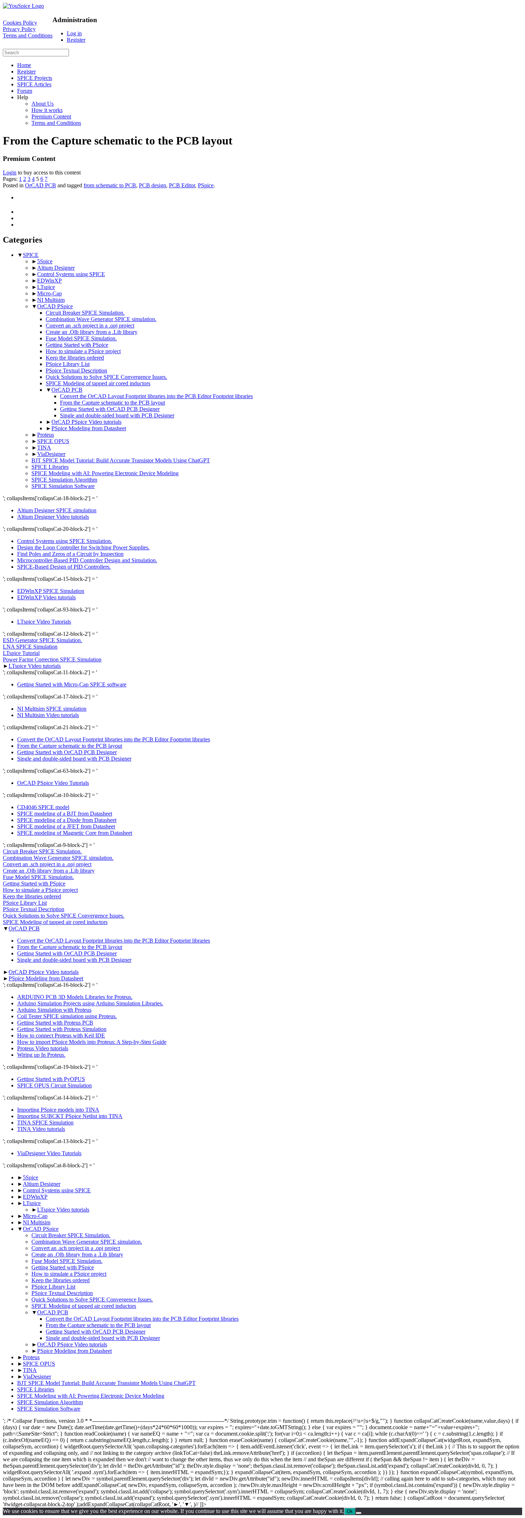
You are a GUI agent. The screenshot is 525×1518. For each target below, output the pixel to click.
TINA (44, 448)
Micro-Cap (49, 293)
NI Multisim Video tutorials (48, 715)
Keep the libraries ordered (75, 358)
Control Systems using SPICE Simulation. (64, 541)
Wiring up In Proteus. (41, 1055)
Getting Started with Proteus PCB (55, 1023)
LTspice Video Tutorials (44, 622)
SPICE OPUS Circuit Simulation (54, 1085)
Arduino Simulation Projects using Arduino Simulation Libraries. (90, 1003)
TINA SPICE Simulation (45, 1123)
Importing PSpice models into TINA (58, 1110)
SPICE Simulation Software (63, 486)
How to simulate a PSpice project (83, 351)
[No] (358, 1513)
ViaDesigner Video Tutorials (49, 1153)
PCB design (152, 185)
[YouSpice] (23, 6)
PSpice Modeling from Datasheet (88, 428)
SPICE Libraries (50, 467)
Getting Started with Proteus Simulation (61, 1029)
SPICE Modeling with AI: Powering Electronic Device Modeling (105, 473)
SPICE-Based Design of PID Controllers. (64, 567)
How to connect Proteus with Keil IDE (61, 1035)
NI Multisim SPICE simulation (51, 709)
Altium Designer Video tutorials (53, 517)
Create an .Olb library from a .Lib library (92, 332)
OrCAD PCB (40, 185)
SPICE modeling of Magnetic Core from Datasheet (74, 833)
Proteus (45, 435)
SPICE (31, 255)
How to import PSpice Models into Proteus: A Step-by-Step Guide (91, 1042)
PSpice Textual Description (76, 370)
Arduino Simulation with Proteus (54, 1010)
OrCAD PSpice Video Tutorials (53, 783)
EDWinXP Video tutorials (46, 597)
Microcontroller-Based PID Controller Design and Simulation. (87, 560)
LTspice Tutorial (21, 653)
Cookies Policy (20, 23)
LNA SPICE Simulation (30, 647)
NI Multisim (51, 300)
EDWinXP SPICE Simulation (50, 591)
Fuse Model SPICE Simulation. (81, 338)
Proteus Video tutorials (42, 1048)
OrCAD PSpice (55, 306)
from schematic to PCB (110, 185)
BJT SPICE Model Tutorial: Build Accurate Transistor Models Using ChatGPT (120, 460)
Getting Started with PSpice (77, 345)
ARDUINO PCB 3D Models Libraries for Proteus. (74, 997)
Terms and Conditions (27, 35)
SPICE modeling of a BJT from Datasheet (64, 814)
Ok (350, 1511)
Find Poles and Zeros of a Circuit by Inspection (70, 554)
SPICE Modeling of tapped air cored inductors (98, 383)
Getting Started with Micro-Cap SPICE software (71, 684)
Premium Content (51, 116)
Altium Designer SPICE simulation (56, 510)
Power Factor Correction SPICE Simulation (52, 659)
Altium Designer (56, 268)
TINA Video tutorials (41, 1129)
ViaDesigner (51, 454)
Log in (74, 33)
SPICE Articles (34, 84)
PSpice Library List (68, 364)
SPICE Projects (34, 78)
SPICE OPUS (53, 441)
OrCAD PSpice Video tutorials (86, 422)
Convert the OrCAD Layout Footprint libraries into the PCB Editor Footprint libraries (156, 396)
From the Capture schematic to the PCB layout (112, 403)
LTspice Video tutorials (35, 666)
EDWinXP (49, 281)
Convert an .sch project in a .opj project (90, 326)
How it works (46, 110)
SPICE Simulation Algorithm (64, 480)
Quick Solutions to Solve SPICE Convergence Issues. (106, 377)
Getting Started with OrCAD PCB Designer (110, 409)
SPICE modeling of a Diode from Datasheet (66, 820)
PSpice (206, 185)
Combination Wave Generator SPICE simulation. (101, 319)
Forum (24, 91)
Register (76, 40)
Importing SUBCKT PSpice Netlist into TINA (69, 1116)
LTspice (46, 287)
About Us (42, 104)
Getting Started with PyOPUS (51, 1079)
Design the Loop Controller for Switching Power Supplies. (83, 547)
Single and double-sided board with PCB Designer (117, 415)
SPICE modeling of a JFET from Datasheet (66, 826)
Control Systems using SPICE (71, 274)
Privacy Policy (19, 29)
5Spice (44, 261)
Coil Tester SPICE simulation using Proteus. (67, 1016)
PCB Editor (182, 185)
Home (24, 65)
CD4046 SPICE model (43, 807)
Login (9, 172)
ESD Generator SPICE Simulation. (42, 640)
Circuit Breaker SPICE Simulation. (85, 313)
